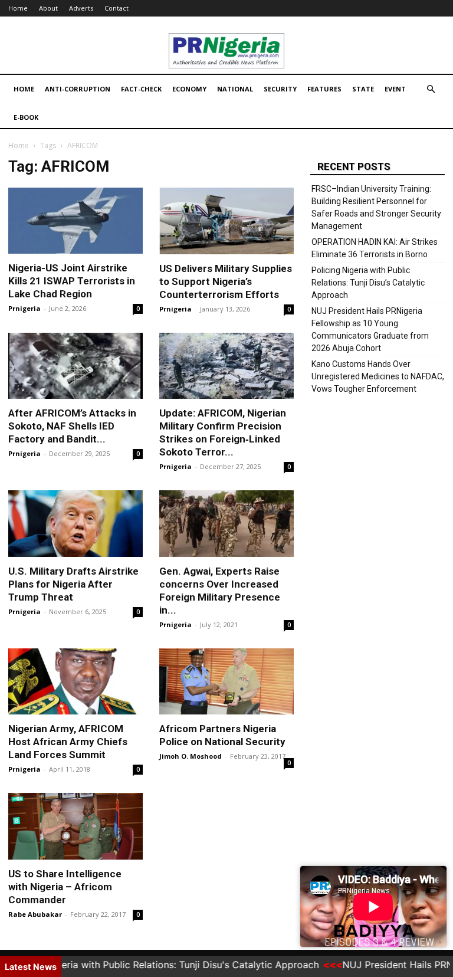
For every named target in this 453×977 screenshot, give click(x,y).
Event (395, 88)
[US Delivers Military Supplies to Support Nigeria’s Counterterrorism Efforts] (226, 221)
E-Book (26, 117)
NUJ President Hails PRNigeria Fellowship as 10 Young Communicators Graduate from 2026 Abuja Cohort (370, 329)
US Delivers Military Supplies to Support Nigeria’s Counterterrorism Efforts (225, 281)
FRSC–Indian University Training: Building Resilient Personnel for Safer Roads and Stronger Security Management (376, 207)
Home (18, 8)
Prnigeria (24, 308)
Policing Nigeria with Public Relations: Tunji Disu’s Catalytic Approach (368, 282)
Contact (116, 8)
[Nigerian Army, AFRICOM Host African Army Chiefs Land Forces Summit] (75, 681)
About (48, 8)
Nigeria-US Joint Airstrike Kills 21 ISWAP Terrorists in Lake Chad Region (71, 281)
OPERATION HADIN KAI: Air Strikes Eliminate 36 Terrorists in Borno (374, 248)
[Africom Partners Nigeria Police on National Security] (226, 681)
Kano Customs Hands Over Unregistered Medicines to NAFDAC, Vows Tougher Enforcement (377, 376)
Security (280, 88)
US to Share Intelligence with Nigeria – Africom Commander (65, 887)
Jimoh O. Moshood (190, 756)
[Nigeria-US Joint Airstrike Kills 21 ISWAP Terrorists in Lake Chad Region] (75, 221)
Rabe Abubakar (35, 914)
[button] (430, 89)
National (235, 88)
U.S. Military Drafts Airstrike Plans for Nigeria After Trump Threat (73, 584)
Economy (189, 88)
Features (324, 88)
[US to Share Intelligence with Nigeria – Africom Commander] (75, 826)
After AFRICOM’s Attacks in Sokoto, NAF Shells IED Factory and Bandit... (72, 426)
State (363, 88)
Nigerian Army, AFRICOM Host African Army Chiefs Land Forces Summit (67, 741)
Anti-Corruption (77, 88)
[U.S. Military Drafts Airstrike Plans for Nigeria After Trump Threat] (75, 523)
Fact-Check (141, 88)
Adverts (81, 8)
